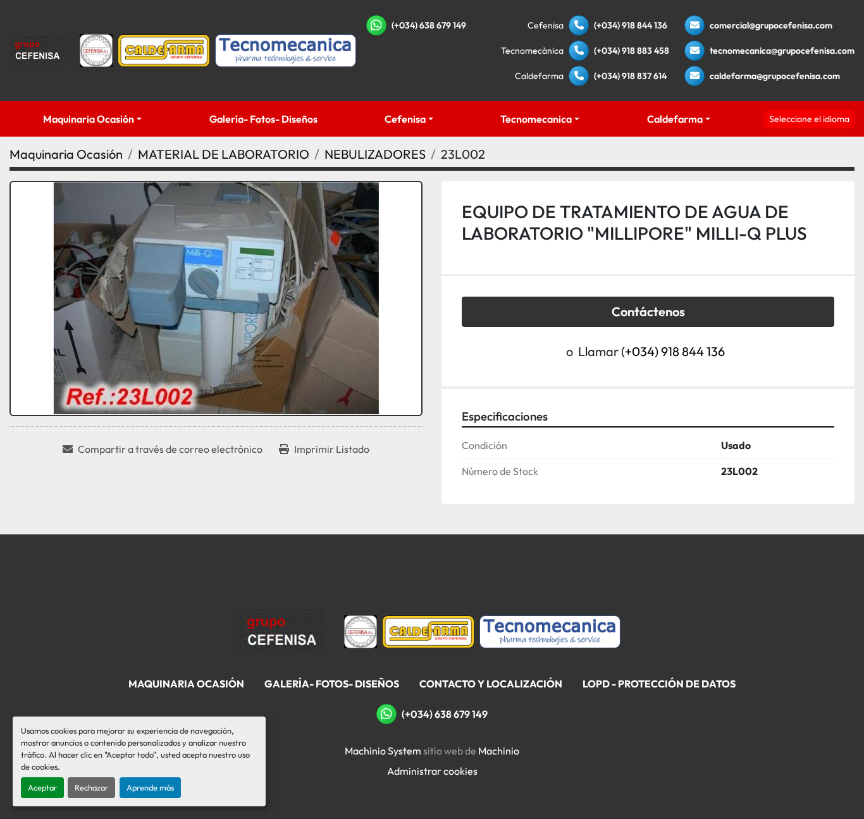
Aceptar (42, 787)
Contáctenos (648, 311)
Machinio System (383, 750)
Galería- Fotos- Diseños (263, 119)
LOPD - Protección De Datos (659, 683)
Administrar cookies (432, 771)
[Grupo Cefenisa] (281, 630)
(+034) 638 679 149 (429, 25)
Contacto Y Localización (490, 683)
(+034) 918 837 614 (630, 76)
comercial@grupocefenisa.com (771, 25)
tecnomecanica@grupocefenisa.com (782, 50)
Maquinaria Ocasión (88, 119)
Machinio (498, 750)
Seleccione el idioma (809, 119)
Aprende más (150, 787)
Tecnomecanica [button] (536, 119)
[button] (92, 119)
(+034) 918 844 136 (630, 25)
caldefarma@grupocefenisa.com (775, 76)
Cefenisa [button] (405, 119)
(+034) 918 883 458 (631, 50)
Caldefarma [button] (675, 119)
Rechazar (91, 787)
